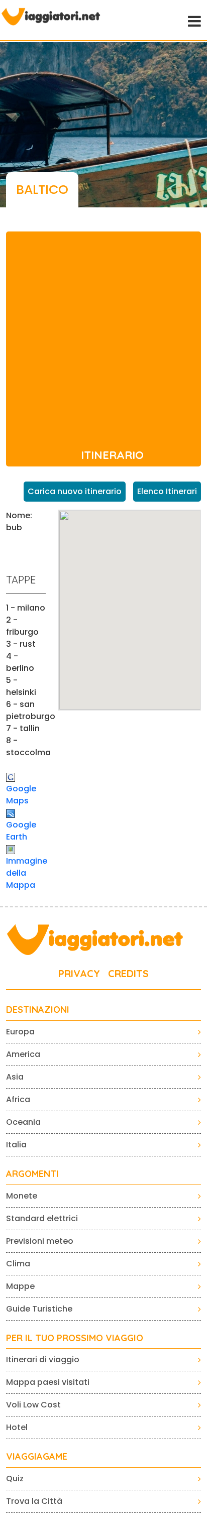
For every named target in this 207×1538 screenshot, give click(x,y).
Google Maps (21, 794)
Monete (21, 1196)
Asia (15, 1077)
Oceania (23, 1122)
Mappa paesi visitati (47, 1382)
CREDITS (128, 973)
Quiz (15, 1478)
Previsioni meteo (39, 1241)
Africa (18, 1099)
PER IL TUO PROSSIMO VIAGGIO (74, 1338)
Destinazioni (37, 1009)
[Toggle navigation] (193, 20)
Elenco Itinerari (167, 491)
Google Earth (21, 831)
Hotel (17, 1427)
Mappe (20, 1286)
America (23, 1054)
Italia (16, 1144)
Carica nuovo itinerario (75, 491)
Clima (18, 1263)
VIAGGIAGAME (36, 1456)
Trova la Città (34, 1501)
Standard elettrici (42, 1218)
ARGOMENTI (32, 1173)
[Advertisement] (103, 334)
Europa (20, 1031)
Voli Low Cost (33, 1404)
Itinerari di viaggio (42, 1359)
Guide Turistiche (39, 1309)
